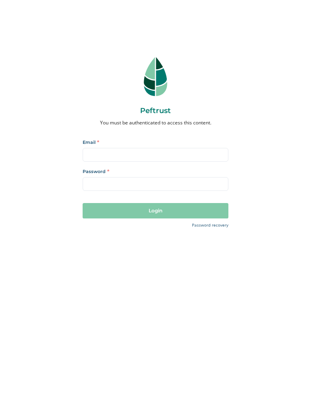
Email (91, 142)
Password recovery (210, 225)
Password (96, 172)
